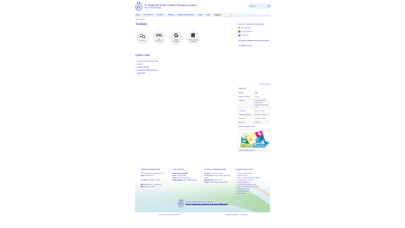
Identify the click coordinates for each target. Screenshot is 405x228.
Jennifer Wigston (214, 182)
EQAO (140, 64)
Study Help (141, 73)
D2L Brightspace (246, 28)
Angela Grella (224, 182)
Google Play (193, 180)
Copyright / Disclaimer (231, 214)
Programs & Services (243, 191)
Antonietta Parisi (218, 175)
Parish (208, 15)
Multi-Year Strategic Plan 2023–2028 (248, 186)
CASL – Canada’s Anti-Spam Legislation (249, 177)
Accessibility (243, 214)
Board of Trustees (242, 175)
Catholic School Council (185, 15)
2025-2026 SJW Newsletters (247, 150)
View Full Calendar (264, 84)
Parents (159, 15)
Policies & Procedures (243, 189)
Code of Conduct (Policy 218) (148, 61)
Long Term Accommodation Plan (246, 184)
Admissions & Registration (245, 173)
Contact (200, 15)
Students (171, 15)
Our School (147, 15)
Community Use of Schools (245, 180)
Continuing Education (243, 182)
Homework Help (143, 67)
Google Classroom (247, 31)
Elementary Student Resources (148, 70)
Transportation (241, 193)
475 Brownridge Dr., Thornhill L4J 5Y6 (152, 173)
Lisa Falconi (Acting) (216, 173)
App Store (184, 180)
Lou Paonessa (218, 180)
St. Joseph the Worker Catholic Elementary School (170, 5)
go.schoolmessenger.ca (184, 177)
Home (138, 15)
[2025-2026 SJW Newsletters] (254, 140)
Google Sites (245, 35)
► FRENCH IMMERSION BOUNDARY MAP (253, 40)
